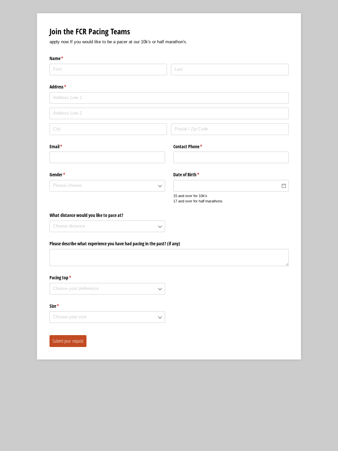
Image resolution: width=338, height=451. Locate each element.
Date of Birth (194, 174)
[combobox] (107, 185)
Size (62, 306)
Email (64, 146)
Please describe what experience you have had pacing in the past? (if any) (115, 243)
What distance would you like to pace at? (86, 215)
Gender (65, 174)
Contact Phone (195, 146)
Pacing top (68, 277)
